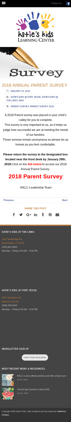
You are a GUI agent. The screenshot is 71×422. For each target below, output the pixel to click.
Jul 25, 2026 (22, 380)
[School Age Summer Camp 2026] (8, 393)
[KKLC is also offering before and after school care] (8, 380)
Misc (21, 100)
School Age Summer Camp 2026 (33, 389)
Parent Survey (20, 106)
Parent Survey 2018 (42, 106)
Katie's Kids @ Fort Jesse (26, 97)
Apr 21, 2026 (22, 393)
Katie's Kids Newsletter (35, 357)
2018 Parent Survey (36, 176)
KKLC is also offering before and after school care (41, 376)
